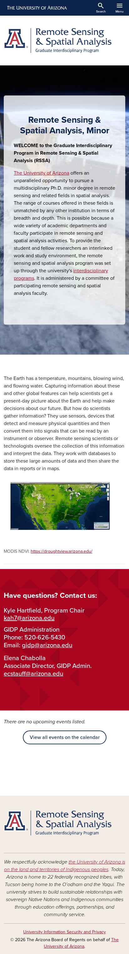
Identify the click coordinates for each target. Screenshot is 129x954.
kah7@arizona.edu (29, 618)
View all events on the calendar (65, 737)
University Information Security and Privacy (64, 932)
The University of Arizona (41, 173)
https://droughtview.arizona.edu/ (61, 551)
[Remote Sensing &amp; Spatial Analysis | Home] (64, 40)
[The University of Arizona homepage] (36, 8)
